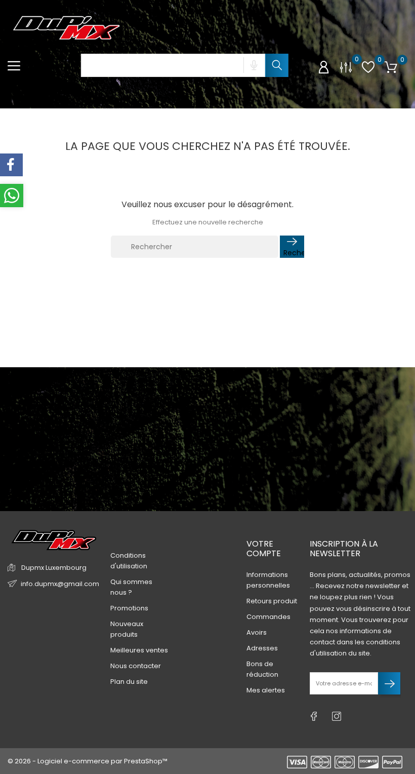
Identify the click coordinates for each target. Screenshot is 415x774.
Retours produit (271, 601)
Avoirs (256, 632)
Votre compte (263, 548)
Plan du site (129, 681)
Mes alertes (265, 690)
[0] (346, 66)
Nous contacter (135, 666)
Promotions (129, 608)
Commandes (268, 617)
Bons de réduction (262, 669)
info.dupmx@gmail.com (60, 584)
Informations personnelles (268, 580)
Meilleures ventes (139, 650)
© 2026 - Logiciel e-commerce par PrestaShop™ (88, 761)
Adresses (262, 648)
